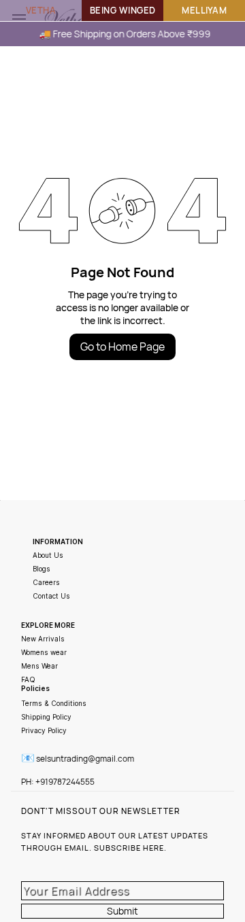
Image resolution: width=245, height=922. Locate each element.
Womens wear (44, 652)
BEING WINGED (123, 10)
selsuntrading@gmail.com (85, 758)
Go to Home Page (122, 346)
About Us (48, 555)
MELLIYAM (204, 10)
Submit (122, 910)
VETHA (41, 10)
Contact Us (51, 596)
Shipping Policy (46, 717)
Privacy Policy (44, 730)
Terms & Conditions (53, 703)
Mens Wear (39, 666)
